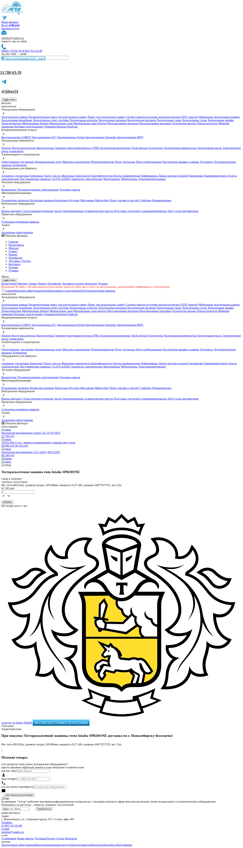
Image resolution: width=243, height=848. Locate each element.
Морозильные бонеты (35, 123)
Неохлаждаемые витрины (122, 123)
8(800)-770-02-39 (11, 50)
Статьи (60, 838)
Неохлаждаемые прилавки (155, 123)
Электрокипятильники (152, 179)
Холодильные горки (169, 120)
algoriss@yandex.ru (12, 38)
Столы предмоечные (186, 211)
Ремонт (13, 254)
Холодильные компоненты (87, 844)
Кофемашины (149, 175)
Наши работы (25, 838)
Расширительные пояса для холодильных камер (57, 116)
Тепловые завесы (69, 189)
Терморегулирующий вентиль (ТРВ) (77, 148)
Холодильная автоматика (115, 148)
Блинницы (36, 175)
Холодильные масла (209, 148)
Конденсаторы (45, 148)
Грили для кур (52, 175)
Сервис (32, 283)
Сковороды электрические (86, 179)
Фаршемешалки (161, 200)
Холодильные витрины (112, 120)
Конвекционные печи (48, 161)
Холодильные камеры (14, 116)
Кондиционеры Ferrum (71, 137)
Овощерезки (196, 175)
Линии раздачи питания (173, 175)
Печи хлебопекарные (149, 161)
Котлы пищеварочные (127, 175)
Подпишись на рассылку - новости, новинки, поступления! (37, 804)
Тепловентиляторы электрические (38, 189)
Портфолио (15, 257)
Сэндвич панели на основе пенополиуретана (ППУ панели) (161, 116)
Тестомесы (206, 161)
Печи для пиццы (125, 161)
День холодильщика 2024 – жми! (24, 58)
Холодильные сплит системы (51, 120)
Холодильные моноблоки (16, 120)
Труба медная (139, 148)
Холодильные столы (194, 120)
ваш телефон (9, 778)
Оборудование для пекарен (17, 161)
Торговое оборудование (29, 290)
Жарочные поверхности (76, 175)
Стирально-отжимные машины (20, 221)
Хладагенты (155, 148)
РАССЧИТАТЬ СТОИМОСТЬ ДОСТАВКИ (61, 722)
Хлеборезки (19, 165)
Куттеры (74, 200)
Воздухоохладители (24, 148)
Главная (13, 241)
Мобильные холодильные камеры (219, 116)
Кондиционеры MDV (130, 137)
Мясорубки (102, 200)
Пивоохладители (207, 123)
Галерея (13, 267)
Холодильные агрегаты (83, 120)
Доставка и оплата (73, 283)
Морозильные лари (61, 123)
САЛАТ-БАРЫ (60, 179)
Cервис (13, 251)
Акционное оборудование (17, 232)
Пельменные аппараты (15, 200)
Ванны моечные (11, 211)
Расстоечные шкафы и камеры (180, 161)
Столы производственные (38, 211)
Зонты (58, 211)
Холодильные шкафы (221, 120)
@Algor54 (9, 91)
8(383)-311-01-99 (32, 50)
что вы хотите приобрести (17, 786)
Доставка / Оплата (20, 260)
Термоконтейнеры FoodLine (61, 126)
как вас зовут (9, 770)
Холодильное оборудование (18, 844)
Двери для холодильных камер (105, 116)
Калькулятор (16, 244)
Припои (6, 148)
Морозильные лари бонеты (89, 123)
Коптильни (61, 200)
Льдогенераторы (11, 123)
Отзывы (13, 270)
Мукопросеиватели (102, 161)
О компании (8, 838)
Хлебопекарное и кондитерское (63, 290)
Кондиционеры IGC (44, 137)
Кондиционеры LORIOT (16, 137)
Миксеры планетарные (76, 161)
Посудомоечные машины (35, 179)
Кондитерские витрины (141, 120)
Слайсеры (145, 200)
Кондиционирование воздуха (53, 844)
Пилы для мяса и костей (124, 200)
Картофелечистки (102, 175)
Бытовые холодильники (28, 126)
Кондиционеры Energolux (101, 137)
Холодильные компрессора (180, 148)
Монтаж (14, 248)
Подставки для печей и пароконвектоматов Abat (143, 211)
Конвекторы (8, 189)
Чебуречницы (129, 179)
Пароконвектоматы (216, 175)
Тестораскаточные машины (98, 290)
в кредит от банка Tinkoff (17, 722)
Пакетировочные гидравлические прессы (88, 211)
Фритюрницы (111, 179)
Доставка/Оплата (44, 838)
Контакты (14, 264)
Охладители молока (184, 123)
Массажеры (87, 200)
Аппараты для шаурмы (15, 175)
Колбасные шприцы (42, 200)
